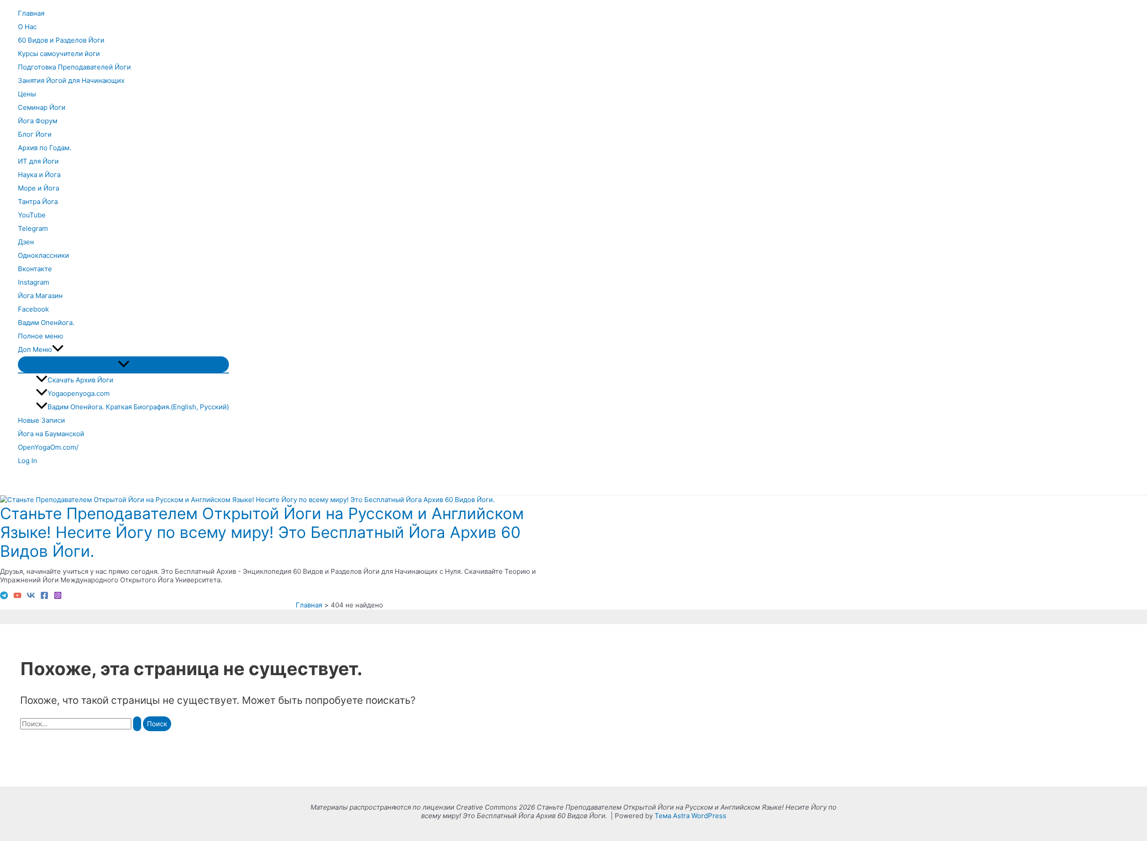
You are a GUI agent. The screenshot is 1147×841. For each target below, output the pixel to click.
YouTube (32, 215)
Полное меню (40, 336)
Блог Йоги (35, 134)
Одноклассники (43, 255)
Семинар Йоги (41, 107)
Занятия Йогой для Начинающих (71, 80)
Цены (27, 94)
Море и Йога (38, 188)
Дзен (26, 242)
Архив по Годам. (44, 147)
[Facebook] (44, 597)
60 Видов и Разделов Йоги (61, 40)
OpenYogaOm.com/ (48, 447)
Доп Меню (35, 349)
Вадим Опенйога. (46, 322)
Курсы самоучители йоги (59, 53)
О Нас (27, 26)
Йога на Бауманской (51, 433)
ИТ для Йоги (38, 161)
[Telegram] (4, 597)
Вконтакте (35, 268)
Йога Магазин (40, 295)
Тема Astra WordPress (690, 815)
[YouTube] (17, 597)
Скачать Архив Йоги (80, 380)
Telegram (33, 228)
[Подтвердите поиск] (137, 723)
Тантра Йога (38, 201)
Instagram (33, 282)
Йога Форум (37, 121)
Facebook (33, 309)
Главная (31, 13)
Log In (27, 460)
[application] (58, 349)
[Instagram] (58, 597)
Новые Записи (41, 420)
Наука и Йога (39, 174)
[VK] (31, 597)
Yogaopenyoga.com (78, 393)
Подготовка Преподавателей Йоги (74, 67)
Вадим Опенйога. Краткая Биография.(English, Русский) (138, 407)
